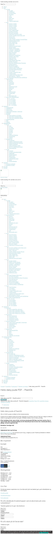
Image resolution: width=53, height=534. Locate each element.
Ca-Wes (11, 127)
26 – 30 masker (13, 105)
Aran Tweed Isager (13, 30)
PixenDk (8, 114)
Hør (10, 85)
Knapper (11, 151)
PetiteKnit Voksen (14, 320)
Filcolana (11, 14)
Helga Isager (9, 110)
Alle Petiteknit (13, 316)
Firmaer (8, 9)
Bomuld (11, 81)
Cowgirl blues (12, 13)
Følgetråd (11, 84)
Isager (10, 17)
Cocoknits (11, 128)
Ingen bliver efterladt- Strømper (14, 111)
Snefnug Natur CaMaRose (15, 68)
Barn (7, 120)
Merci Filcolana (12, 52)
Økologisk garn (12, 95)
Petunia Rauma (13, 64)
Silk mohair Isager (14, 282)
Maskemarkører (13, 154)
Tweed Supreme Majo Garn (16, 75)
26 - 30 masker (13, 305)
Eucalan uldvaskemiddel (15, 152)
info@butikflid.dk (7, 452)
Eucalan (11, 131)
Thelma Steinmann (13, 21)
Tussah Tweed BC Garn (15, 72)
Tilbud (5, 6)
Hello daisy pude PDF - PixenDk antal (10, 398)
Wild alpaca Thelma (14, 295)
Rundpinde (11, 140)
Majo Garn (11, 18)
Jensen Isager (12, 47)
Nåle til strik (12, 156)
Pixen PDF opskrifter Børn (15, 116)
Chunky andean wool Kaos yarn (17, 35)
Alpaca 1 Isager (13, 23)
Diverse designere (11, 321)
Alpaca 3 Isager (13, 26)
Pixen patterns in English (15, 115)
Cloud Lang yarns (13, 249)
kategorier (14, 386)
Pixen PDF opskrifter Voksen (16, 118)
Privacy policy (45, 532)
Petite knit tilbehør (13, 135)
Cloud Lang (12, 37)
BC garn (11, 10)
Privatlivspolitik (4, 493)
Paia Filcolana (12, 57)
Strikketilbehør (7, 123)
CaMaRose (11, 12)
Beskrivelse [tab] (6, 404)
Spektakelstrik (9, 107)
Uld (10, 94)
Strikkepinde (9, 139)
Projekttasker (12, 157)
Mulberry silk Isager (14, 56)
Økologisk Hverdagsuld (6, 432)
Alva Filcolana (12, 27)
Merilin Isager (12, 54)
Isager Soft (11, 44)
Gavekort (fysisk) (10, 165)
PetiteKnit (9, 314)
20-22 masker (12, 102)
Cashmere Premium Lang (15, 34)
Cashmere (11, 82)
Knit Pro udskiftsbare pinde (15, 147)
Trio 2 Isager (12, 71)
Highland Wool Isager (14, 40)
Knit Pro (11, 132)
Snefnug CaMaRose (14, 67)
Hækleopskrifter (10, 119)
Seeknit (11, 137)
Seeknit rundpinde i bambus (16, 143)
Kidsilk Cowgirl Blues (14, 48)
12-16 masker (12, 99)
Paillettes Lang (12, 59)
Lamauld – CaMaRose (14, 50)
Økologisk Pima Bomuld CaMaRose (18, 77)
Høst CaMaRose (13, 42)
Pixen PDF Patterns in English (17, 313)
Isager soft (12, 257)
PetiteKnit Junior (13, 318)
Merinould (11, 88)
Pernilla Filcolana (13, 61)
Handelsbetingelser (5, 495)
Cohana (11, 130)
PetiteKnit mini (13, 317)
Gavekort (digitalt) (10, 164)
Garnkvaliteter (9, 78)
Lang (10, 16)
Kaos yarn (11, 327)
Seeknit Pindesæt (13, 144)
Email (2, 509)
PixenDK (8, 308)
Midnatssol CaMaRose (14, 55)
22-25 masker (12, 103)
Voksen (8, 122)
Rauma (10, 19)
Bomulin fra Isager (13, 33)
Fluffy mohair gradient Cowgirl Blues (18, 39)
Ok (40, 532)
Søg (2, 4)
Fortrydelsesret (4, 498)
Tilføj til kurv (3, 399)
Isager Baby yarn (13, 43)
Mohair (10, 89)
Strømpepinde (12, 148)
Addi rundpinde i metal (14, 145)
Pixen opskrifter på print (15, 309)
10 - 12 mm (12, 299)
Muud (10, 134)
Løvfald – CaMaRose (14, 51)
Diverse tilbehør (13, 161)
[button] (4, 195)
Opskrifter (5, 106)
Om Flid (5, 166)
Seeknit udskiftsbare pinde (15, 141)
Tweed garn (12, 93)
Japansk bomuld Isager (15, 46)
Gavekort (5, 162)
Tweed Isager (12, 73)
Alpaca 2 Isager (13, 25)
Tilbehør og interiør (14, 335)
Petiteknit (8, 113)
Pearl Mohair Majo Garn (15, 60)
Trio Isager (12, 288)
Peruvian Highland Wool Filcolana (17, 63)
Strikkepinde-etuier (13, 158)
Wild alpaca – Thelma (14, 76)
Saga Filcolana (13, 280)
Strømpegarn (12, 92)
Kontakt (5, 168)
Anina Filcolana (13, 29)
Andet (7, 149)
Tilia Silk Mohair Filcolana (15, 69)
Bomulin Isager (13, 244)
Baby (10, 331)
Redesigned (12, 136)
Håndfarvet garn (13, 86)
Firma (7, 124)
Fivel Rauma (12, 38)
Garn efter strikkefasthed (12, 97)
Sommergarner (13, 226)
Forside (2, 386)
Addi (10, 126)
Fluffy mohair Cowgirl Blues (16, 251)
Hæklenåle (11, 153)
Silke (10, 90)
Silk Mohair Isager (13, 65)
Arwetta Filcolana (13, 31)
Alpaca (10, 80)
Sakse (10, 160)
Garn (4, 8)
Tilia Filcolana (12, 287)
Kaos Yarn (11, 207)
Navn (2, 508)
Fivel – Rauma (12, 250)
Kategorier (9, 329)
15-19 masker (12, 101)
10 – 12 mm (12, 98)
